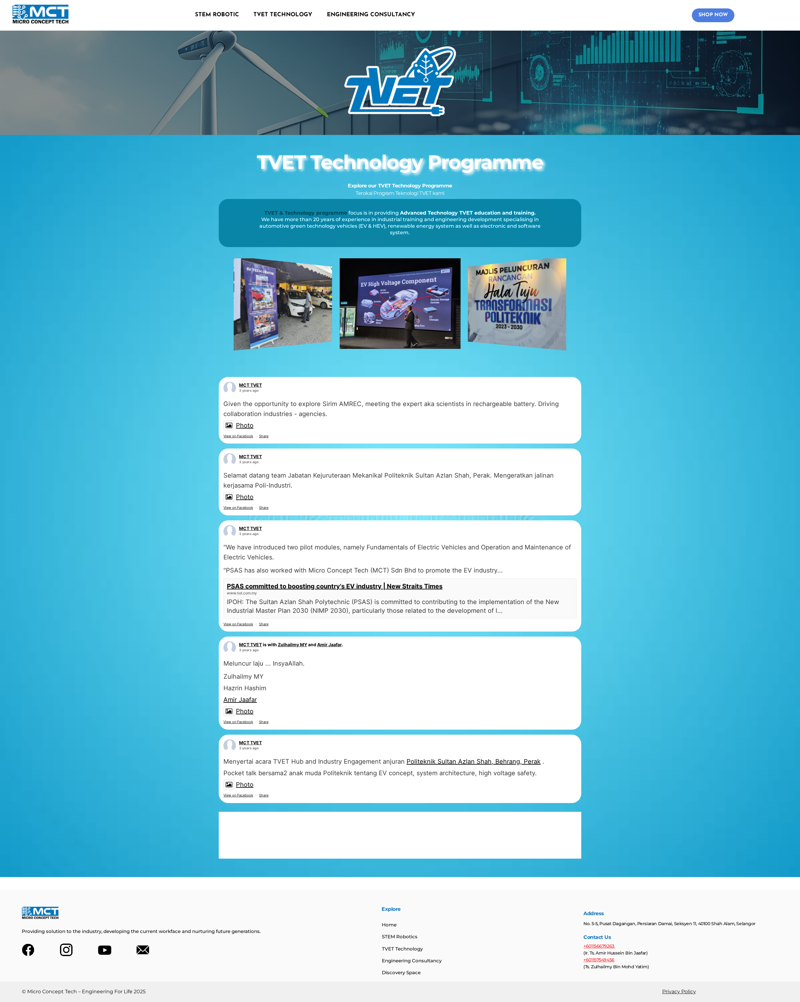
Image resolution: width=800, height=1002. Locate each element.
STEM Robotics (400, 937)
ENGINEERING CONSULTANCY (371, 15)
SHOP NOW (713, 14)
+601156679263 (599, 946)
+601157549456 (598, 960)
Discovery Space (401, 972)
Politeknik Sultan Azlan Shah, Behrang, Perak (474, 761)
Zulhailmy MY (292, 644)
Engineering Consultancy (412, 961)
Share (263, 436)
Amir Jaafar (329, 644)
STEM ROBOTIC (217, 15)
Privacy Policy (679, 992)
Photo (244, 425)
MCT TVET (250, 385)
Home (389, 925)
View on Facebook (238, 436)
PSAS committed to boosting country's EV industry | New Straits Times (334, 586)
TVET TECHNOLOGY (282, 15)
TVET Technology (402, 949)
